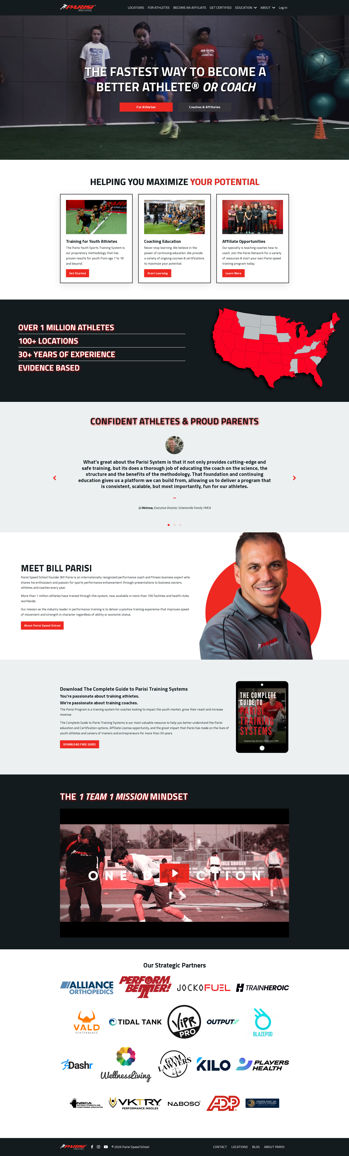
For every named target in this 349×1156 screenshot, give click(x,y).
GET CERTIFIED (221, 7)
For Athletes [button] (146, 107)
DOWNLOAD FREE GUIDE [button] (79, 744)
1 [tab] (169, 525)
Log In (283, 7)
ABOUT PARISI (274, 1146)
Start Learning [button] (157, 273)
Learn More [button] (233, 273)
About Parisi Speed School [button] (42, 625)
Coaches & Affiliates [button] (204, 107)
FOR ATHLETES (159, 7)
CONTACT (220, 1146)
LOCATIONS (136, 7)
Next (294, 477)
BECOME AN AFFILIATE (189, 7)
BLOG (256, 1146)
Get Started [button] (77, 273)
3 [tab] (180, 525)
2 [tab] (174, 525)
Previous (54, 477)
